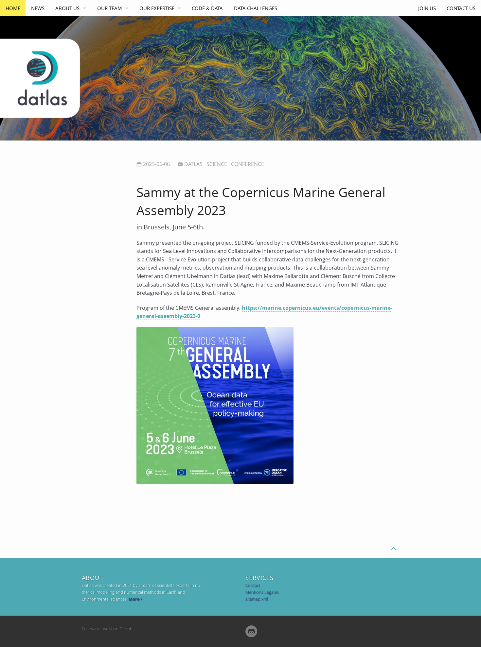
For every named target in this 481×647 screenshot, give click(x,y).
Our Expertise (156, 8)
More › (135, 599)
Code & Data (207, 8)
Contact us (461, 8)
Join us (427, 8)
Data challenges (255, 8)
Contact (252, 585)
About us (67, 8)
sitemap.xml (256, 599)
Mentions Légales (262, 592)
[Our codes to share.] (251, 631)
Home (13, 8)
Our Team (109, 8)
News (38, 8)
